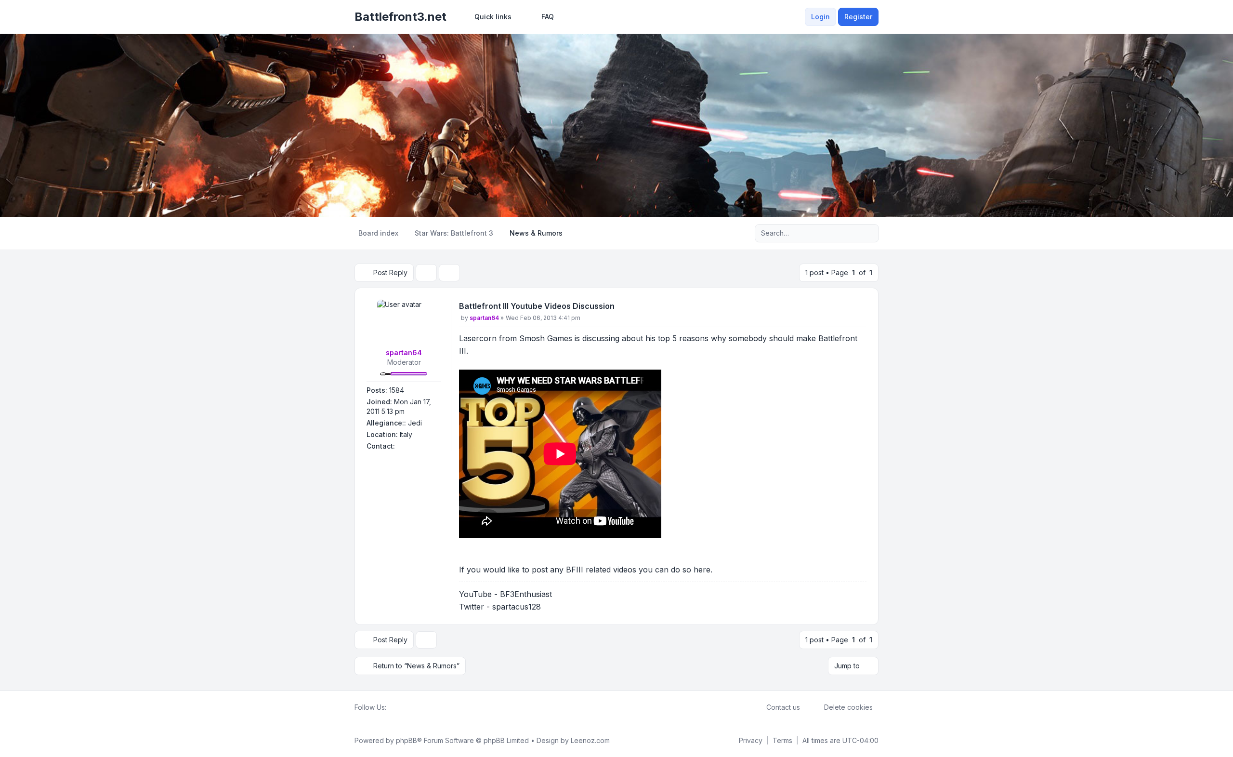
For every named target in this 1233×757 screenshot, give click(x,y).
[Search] (851, 233)
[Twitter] (400, 707)
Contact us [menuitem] (783, 707)
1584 (396, 390)
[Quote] (858, 308)
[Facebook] (392, 707)
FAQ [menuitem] (547, 17)
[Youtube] (407, 707)
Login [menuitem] (820, 17)
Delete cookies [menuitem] (848, 707)
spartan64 (404, 352)
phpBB (406, 740)
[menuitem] (488, 17)
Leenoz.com (590, 740)
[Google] (415, 707)
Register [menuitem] (858, 17)
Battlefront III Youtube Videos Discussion (537, 306)
